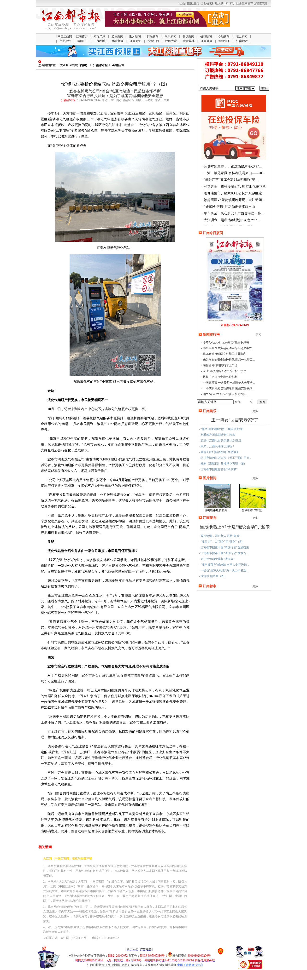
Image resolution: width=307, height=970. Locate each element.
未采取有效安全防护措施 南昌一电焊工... (229, 359)
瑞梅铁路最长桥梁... (217, 510)
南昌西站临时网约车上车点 (220, 365)
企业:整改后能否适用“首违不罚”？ (224, 371)
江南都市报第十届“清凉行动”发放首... (224, 553)
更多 (258, 334)
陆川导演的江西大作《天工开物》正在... (226, 457)
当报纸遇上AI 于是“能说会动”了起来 (235, 526)
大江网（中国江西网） (74, 65)
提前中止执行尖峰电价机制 (220, 377)
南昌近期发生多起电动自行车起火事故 (227, 348)
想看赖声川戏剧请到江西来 (218, 434)
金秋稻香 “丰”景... (253, 510)
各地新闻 (118, 65)
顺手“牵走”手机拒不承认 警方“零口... (226, 394)
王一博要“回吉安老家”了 (234, 420)
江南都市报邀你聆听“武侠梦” (219, 469)
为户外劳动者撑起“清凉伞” (218, 559)
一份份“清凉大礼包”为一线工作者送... (224, 570)
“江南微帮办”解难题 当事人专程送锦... (225, 564)
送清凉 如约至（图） (214, 576)
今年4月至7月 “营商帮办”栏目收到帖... (227, 342)
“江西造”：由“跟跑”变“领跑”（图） (223, 541)
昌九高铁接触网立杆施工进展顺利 (224, 354)
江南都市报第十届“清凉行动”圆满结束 (225, 547)
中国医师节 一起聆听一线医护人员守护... (229, 382)
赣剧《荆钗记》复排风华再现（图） (224, 463)
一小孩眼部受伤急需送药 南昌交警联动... (229, 388)
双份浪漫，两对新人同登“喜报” (220, 536)
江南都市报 (100, 65)
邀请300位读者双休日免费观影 (220, 452)
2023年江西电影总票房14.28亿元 (221, 440)
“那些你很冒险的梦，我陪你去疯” (222, 429)
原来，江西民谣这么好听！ (218, 446)
